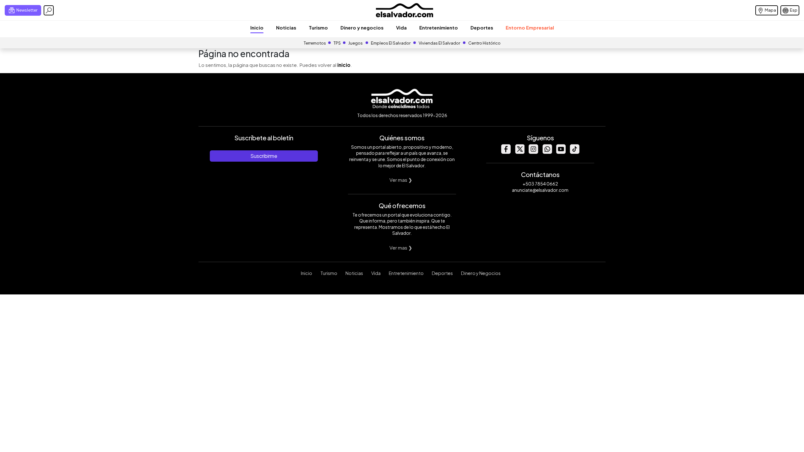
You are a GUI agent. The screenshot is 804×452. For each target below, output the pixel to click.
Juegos (355, 43)
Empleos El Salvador (390, 43)
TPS (337, 43)
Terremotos (315, 43)
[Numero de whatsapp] (547, 152)
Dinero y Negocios (481, 273)
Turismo (318, 27)
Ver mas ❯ (400, 180)
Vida (401, 27)
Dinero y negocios (361, 27)
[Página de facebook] (506, 152)
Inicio (256, 27)
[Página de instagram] (533, 152)
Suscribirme (263, 156)
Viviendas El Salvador (439, 43)
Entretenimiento (438, 27)
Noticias (286, 27)
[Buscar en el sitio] (49, 10)
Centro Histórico (484, 43)
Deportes (481, 27)
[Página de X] (519, 152)
